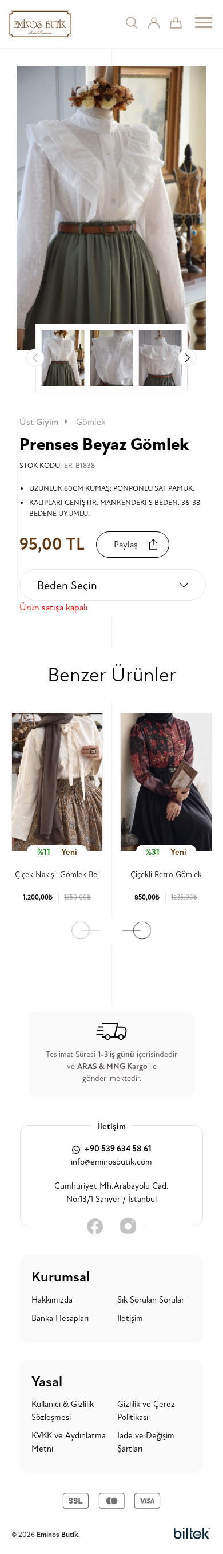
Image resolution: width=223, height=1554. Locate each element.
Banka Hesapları (60, 1318)
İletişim (130, 1318)
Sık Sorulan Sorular (150, 1300)
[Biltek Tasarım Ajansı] (192, 1534)
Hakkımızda (52, 1300)
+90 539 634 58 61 (117, 1148)
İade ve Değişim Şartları (145, 1442)
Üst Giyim (39, 422)
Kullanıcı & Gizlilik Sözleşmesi (62, 1411)
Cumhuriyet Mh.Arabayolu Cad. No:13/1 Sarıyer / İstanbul (111, 1193)
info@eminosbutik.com (111, 1162)
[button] (187, 358)
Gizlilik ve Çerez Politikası (146, 1411)
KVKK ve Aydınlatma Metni (68, 1442)
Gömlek (91, 422)
